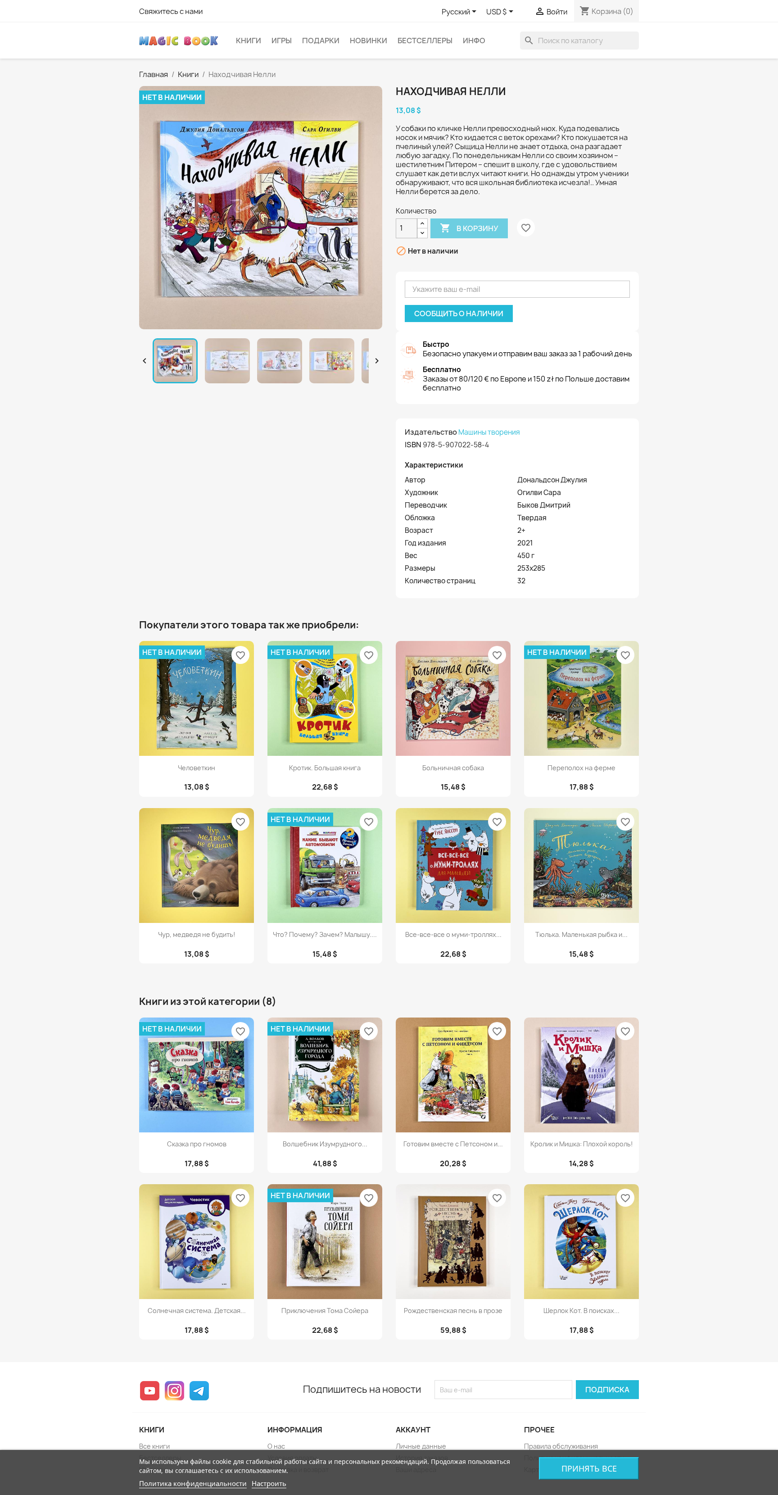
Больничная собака (453, 767)
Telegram (199, 1390)
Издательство (431, 431)
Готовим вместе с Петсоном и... (453, 1144)
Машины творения (489, 432)
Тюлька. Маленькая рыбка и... (581, 934)
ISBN (413, 444)
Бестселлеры (425, 40)
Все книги (154, 1446)
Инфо (474, 40)
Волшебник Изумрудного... (325, 1144)
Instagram (174, 1390)
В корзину (469, 228)
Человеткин (196, 767)
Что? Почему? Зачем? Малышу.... (325, 934)
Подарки (320, 40)
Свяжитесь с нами (171, 11)
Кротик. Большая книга (325, 767)
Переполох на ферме (581, 767)
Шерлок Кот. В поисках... (581, 1310)
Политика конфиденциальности (193, 1483)
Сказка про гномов (196, 1144)
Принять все (589, 1468)
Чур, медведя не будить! (196, 934)
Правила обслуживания (561, 1446)
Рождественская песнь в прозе (453, 1310)
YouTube (149, 1390)
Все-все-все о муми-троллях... (453, 934)
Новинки (368, 40)
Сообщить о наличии (458, 313)
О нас (276, 1446)
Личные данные (421, 1446)
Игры (281, 40)
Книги (248, 40)
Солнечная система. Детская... (197, 1310)
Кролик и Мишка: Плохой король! (581, 1144)
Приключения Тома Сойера (324, 1310)
